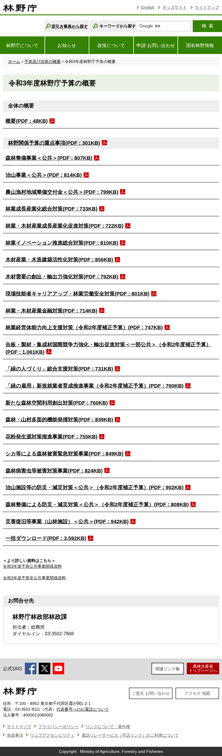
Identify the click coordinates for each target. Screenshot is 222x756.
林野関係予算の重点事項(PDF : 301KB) (54, 143)
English (147, 7)
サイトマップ (207, 7)
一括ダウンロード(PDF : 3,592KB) (45, 538)
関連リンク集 (168, 668)
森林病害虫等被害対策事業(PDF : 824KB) (54, 471)
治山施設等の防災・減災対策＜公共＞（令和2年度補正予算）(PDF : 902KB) (94, 487)
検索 (207, 25)
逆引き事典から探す (69, 26)
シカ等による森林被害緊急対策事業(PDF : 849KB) (64, 454)
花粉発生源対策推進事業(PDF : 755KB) (51, 437)
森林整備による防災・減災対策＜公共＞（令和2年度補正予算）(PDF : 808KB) (97, 504)
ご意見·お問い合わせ (151, 693)
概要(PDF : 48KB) (26, 121)
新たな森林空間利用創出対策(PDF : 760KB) (56, 403)
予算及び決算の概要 (42, 61)
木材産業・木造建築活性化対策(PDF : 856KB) (59, 259)
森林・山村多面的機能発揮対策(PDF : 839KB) (59, 419)
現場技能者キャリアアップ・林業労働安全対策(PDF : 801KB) (77, 294)
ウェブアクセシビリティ (52, 735)
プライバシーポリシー (58, 726)
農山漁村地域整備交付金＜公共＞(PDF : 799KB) (61, 192)
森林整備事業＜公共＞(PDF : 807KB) (48, 158)
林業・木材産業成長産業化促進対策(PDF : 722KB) (64, 226)
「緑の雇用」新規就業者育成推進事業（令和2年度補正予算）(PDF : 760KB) (94, 386)
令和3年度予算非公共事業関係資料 (34, 578)
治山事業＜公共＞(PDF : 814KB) (43, 175)
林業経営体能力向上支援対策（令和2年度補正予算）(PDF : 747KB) (84, 327)
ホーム (14, 61)
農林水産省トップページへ (203, 668)
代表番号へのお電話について (82, 709)
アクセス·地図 (197, 693)
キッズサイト (174, 7)
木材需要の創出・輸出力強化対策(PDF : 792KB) (61, 277)
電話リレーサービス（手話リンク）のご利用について (130, 735)
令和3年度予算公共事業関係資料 (32, 566)
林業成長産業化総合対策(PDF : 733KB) (51, 209)
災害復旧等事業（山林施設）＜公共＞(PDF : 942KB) (67, 521)
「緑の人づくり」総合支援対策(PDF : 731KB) (59, 369)
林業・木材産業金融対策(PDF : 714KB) (51, 311)
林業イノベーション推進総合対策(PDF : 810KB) (61, 243)
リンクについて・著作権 (108, 726)
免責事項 (15, 735)
